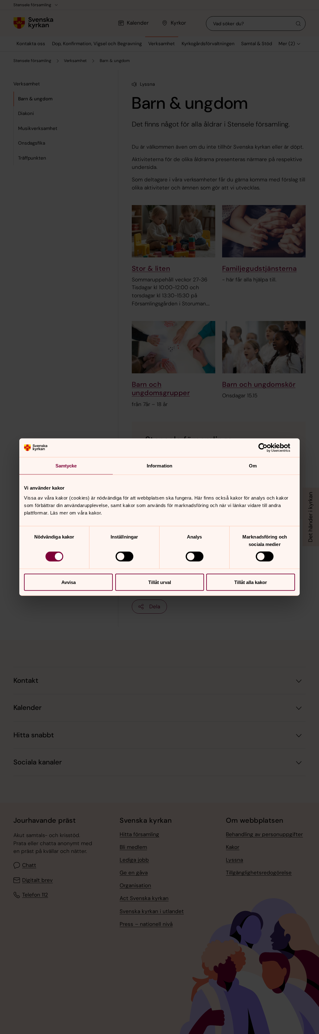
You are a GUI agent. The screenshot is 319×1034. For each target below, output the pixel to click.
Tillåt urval (159, 582)
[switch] (124, 557)
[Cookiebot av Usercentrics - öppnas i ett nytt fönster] (267, 447)
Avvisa (68, 582)
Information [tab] (159, 465)
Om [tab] (253, 465)
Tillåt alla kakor (250, 582)
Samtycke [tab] (66, 465)
